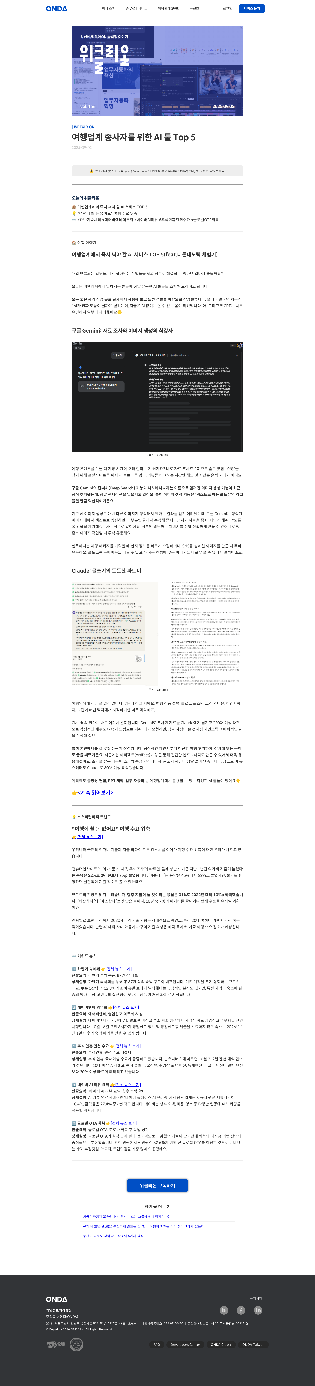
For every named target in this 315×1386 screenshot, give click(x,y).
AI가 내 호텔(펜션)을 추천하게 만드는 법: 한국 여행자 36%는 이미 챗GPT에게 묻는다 (143, 1226)
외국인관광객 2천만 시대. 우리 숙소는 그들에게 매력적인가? (126, 1216)
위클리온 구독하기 (157, 1185)
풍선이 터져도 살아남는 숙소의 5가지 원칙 (113, 1236)
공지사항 (256, 1298)
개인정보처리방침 (59, 1310)
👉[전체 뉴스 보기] (116, 969)
